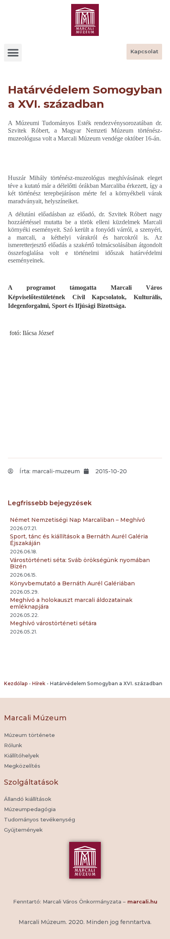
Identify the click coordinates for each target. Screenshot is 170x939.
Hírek (38, 683)
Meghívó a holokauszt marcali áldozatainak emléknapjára (71, 603)
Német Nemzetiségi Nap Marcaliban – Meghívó (77, 519)
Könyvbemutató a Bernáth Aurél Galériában (72, 583)
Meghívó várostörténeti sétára (53, 623)
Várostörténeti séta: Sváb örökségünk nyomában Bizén (80, 563)
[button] (13, 53)
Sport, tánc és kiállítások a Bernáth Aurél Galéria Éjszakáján (79, 540)
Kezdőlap (16, 683)
